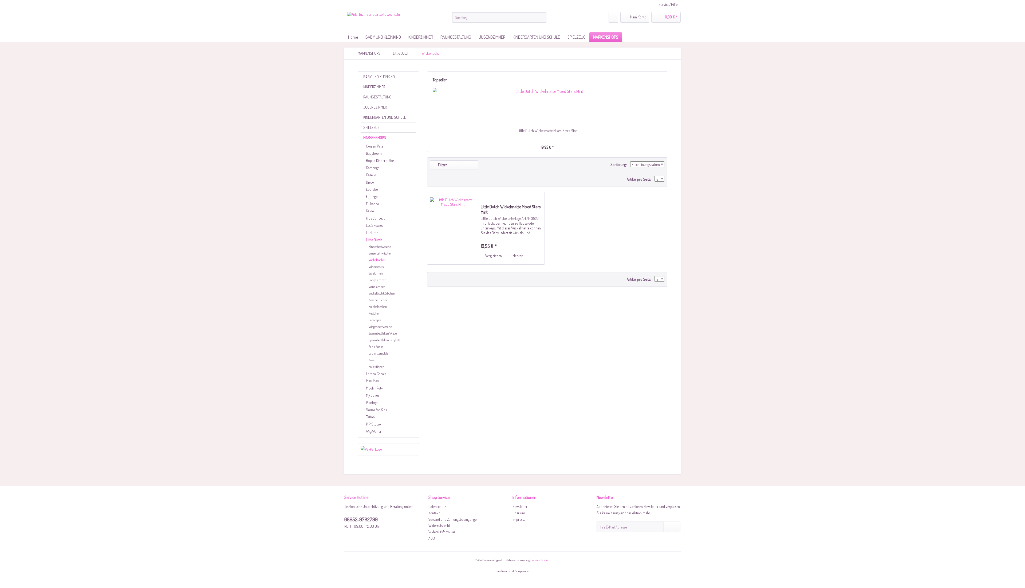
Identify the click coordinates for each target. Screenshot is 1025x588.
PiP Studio (373, 424)
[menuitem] (499, 17)
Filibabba (372, 203)
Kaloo (370, 211)
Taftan (370, 417)
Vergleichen (493, 255)
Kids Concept (375, 218)
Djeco (370, 182)
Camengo (373, 167)
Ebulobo (372, 189)
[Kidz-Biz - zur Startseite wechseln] (373, 21)
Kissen (372, 360)
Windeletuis (376, 267)
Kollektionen (376, 367)
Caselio (371, 175)
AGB (431, 538)
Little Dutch (374, 239)
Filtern (442, 164)
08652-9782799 (361, 519)
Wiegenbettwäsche (380, 327)
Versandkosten (541, 560)
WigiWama (373, 431)
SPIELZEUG (371, 127)
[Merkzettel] (613, 17)
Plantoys (372, 402)
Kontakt (434, 513)
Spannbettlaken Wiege (383, 333)
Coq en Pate (374, 146)
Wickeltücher (377, 260)
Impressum (520, 519)
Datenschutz (437, 506)
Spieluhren (376, 273)
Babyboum (374, 153)
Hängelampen (377, 280)
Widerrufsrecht (439, 525)
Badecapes (375, 320)
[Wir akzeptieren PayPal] (388, 449)
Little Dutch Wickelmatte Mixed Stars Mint (547, 130)
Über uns (518, 513)
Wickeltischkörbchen (382, 293)
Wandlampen (377, 287)
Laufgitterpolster (379, 353)
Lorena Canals (376, 373)
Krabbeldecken (378, 307)
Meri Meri (372, 381)
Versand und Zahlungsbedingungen (453, 519)
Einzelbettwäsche (380, 253)
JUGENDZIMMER (375, 107)
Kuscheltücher (378, 300)
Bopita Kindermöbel (380, 160)
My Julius (372, 395)
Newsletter (519, 506)
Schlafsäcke (376, 347)
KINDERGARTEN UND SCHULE (384, 117)
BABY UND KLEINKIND (379, 76)
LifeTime (372, 232)
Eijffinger (372, 196)
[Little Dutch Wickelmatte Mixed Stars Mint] (547, 106)
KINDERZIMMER (374, 87)
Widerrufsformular (441, 532)
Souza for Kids (376, 409)
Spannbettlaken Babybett (384, 340)
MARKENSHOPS (374, 137)
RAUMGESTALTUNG (377, 97)
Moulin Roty (374, 388)
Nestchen (374, 313)
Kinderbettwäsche (380, 247)
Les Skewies (374, 225)
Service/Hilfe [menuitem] (668, 4)
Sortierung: (618, 164)
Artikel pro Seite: (639, 179)
